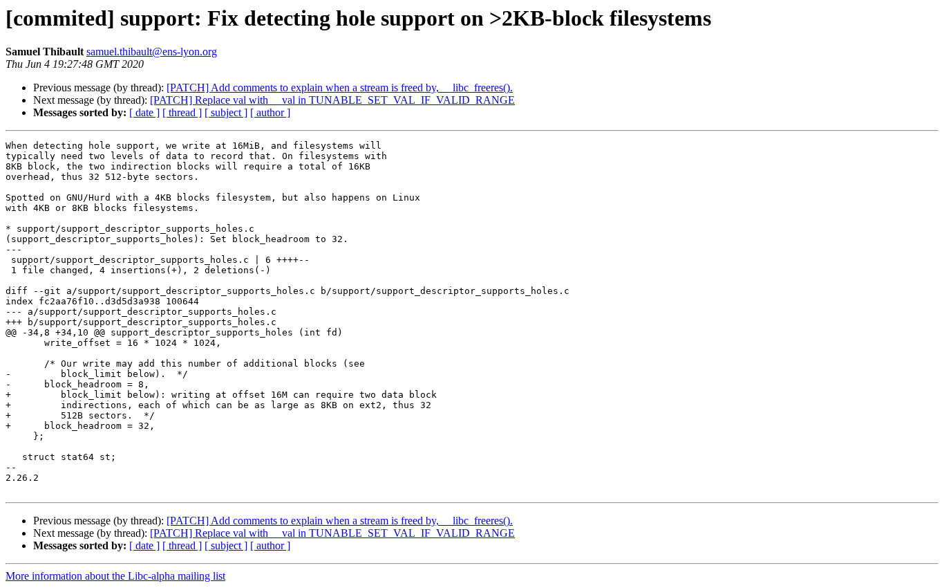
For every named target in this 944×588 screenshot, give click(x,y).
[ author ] (270, 112)
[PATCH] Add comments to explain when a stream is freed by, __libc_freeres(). (340, 87)
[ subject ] (226, 112)
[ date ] (144, 112)
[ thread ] (182, 112)
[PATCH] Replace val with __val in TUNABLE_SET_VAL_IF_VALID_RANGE (332, 100)
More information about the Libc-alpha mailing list (115, 576)
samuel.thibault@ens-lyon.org (151, 51)
